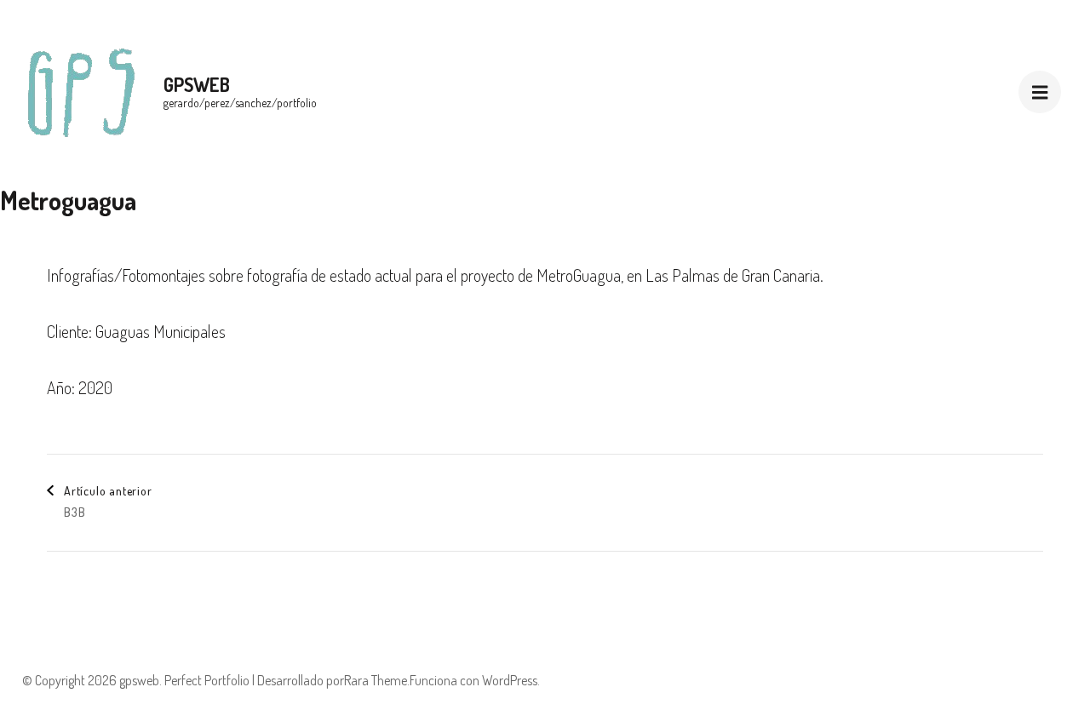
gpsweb (197, 84)
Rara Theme (375, 680)
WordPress (509, 680)
